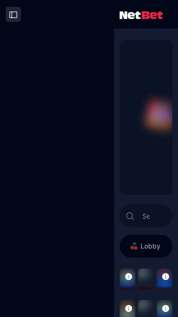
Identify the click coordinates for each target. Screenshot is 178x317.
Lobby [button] (150, 246)
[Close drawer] (13, 14)
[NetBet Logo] (141, 14)
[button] (128, 276)
